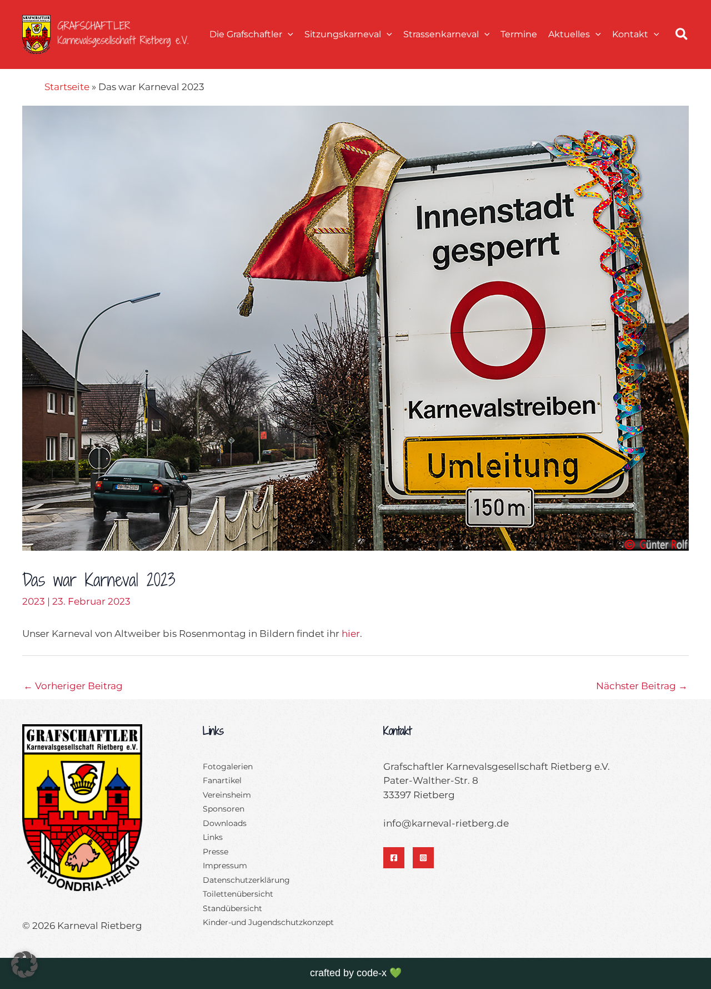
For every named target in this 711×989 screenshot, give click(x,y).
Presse (215, 852)
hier (351, 633)
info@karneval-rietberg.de (446, 823)
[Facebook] (393, 857)
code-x (372, 972)
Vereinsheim (227, 795)
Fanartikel (222, 780)
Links (213, 837)
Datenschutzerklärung (246, 880)
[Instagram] (423, 857)
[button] (287, 34)
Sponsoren (223, 809)
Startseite (66, 86)
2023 (33, 601)
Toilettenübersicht (238, 894)
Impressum (225, 866)
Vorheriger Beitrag (73, 685)
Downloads (225, 823)
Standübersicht (232, 908)
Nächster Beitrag (642, 685)
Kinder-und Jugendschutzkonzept (268, 922)
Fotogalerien (228, 766)
